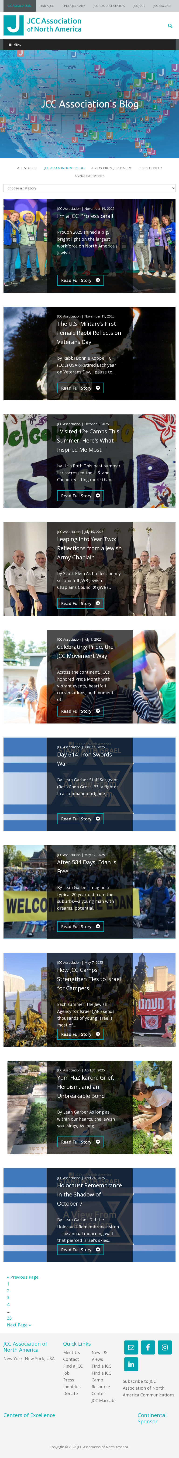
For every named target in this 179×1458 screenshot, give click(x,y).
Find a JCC (101, 1366)
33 (9, 1318)
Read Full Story (77, 280)
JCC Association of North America (89, 25)
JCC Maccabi (104, 1400)
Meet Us (71, 1352)
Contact (71, 1359)
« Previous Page (22, 1277)
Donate (70, 1393)
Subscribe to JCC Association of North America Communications (148, 1388)
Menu (17, 45)
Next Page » (19, 1325)
